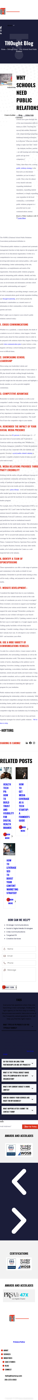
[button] (19, 1182)
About (9, 25)
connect (8, 1369)
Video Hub (29, 115)
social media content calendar (23, 453)
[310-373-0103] (2, 1380)
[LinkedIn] (19, 6)
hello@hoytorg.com (13, 1376)
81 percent (15, 435)
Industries (11, 87)
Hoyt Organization (26, 1398)
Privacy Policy (19, 1342)
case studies (10, 1362)
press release (14, 490)
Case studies (9, 115)
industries (8, 1358)
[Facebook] (19, 1)
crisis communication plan (12, 344)
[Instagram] (19, 4)
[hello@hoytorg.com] (2, 1376)
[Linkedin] (26, 743)
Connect (19, 117)
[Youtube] (29, 1384)
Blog (20, 115)
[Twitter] (24, 1384)
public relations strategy (24, 168)
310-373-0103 (10, 1379)
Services (8, 48)
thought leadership (9, 299)
